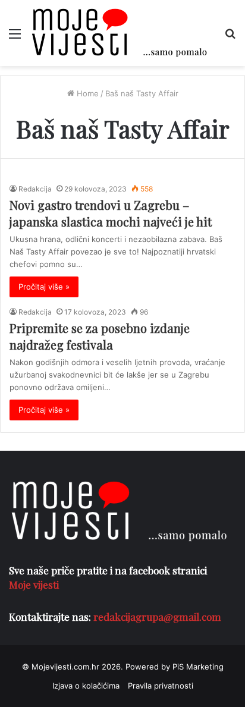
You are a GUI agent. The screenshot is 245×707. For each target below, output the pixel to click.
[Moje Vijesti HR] (119, 33)
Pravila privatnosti (160, 685)
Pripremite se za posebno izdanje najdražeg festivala (100, 336)
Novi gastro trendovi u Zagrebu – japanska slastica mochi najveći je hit (111, 213)
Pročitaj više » (44, 286)
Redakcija (35, 188)
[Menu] (15, 37)
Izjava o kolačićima (86, 685)
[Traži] (230, 37)
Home (86, 93)
